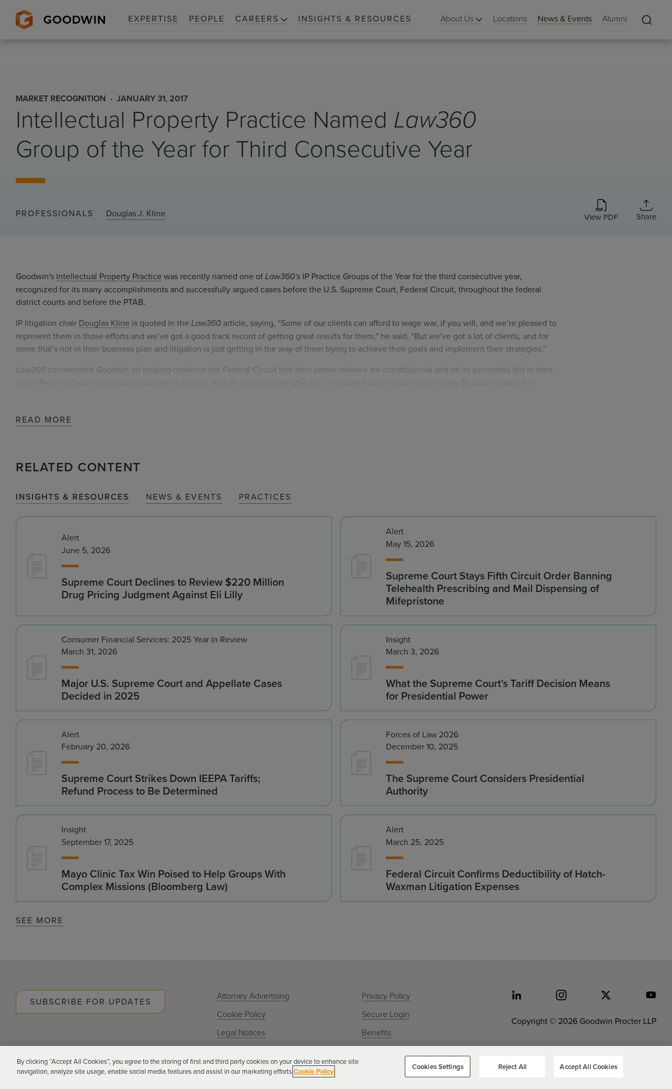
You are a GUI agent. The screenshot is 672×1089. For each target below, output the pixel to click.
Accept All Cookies (588, 1067)
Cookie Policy (313, 1071)
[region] (336, 1067)
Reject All (512, 1067)
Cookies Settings (438, 1067)
